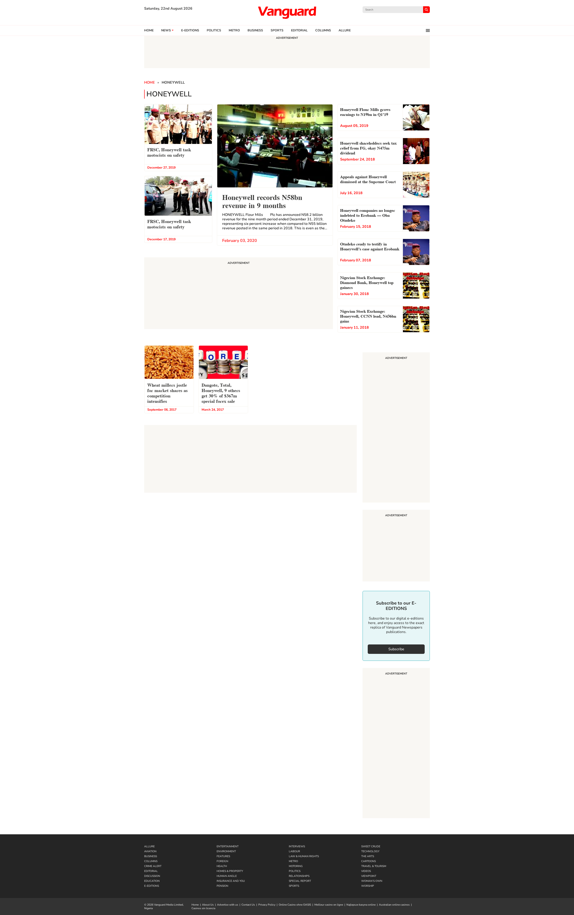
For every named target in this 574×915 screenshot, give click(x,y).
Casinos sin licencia (203, 908)
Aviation (150, 851)
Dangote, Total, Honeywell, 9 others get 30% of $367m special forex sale (221, 393)
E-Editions (151, 886)
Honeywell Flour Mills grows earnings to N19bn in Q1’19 (365, 111)
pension (222, 886)
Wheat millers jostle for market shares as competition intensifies (167, 393)
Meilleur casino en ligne (328, 904)
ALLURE (345, 30)
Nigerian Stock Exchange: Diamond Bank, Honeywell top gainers (367, 282)
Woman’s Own (371, 881)
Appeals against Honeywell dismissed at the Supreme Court (368, 178)
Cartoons (368, 861)
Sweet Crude (370, 846)
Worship (367, 886)
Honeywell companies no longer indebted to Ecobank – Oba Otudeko (367, 215)
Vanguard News (287, 12)
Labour (294, 851)
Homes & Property (230, 871)
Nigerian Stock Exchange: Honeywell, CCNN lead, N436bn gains (368, 316)
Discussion (152, 876)
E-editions (190, 30)
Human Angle (227, 876)
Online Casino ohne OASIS (295, 904)
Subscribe (396, 649)
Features (223, 856)
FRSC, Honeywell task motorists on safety (169, 152)
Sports (277, 30)
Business (255, 30)
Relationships (299, 876)
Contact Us (248, 904)
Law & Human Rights (304, 856)
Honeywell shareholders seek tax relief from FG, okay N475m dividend (368, 148)
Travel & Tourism (373, 866)
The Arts (367, 856)
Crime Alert (152, 866)
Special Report (300, 881)
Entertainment (228, 846)
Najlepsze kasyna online (361, 904)
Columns (323, 30)
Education (152, 881)
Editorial (299, 30)
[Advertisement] (396, 428)
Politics (214, 30)
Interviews (297, 846)
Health (222, 866)
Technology (370, 851)
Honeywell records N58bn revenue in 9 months (262, 200)
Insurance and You (231, 881)
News (166, 30)
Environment (226, 851)
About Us (208, 904)
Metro (234, 30)
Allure (149, 846)
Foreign (222, 861)
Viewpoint (368, 876)
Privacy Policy (266, 904)
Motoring (296, 866)
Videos (366, 871)
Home (149, 30)
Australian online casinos (394, 904)
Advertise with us (227, 904)
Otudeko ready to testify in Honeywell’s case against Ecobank (369, 246)
